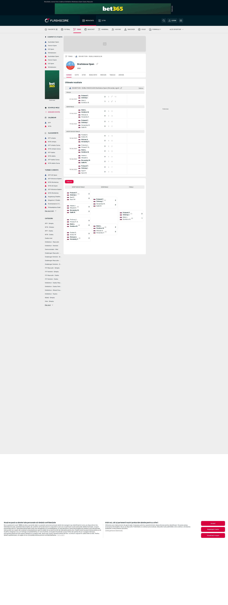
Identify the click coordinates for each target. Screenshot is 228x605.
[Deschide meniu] (180, 20)
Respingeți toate (213, 529)
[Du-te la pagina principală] (58, 20)
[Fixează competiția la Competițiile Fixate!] (97, 64)
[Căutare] (163, 20)
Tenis (70, 56)
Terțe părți (60, 535)
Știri (84, 75)
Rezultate (93, 75)
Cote (77, 75)
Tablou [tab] (69, 181)
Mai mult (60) (49, 211)
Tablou (112, 75)
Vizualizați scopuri (213, 535)
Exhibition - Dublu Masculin (90, 56)
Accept (213, 523)
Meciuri (103, 75)
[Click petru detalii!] (104, 99)
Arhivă (121, 75)
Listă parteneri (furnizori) (113, 531)
